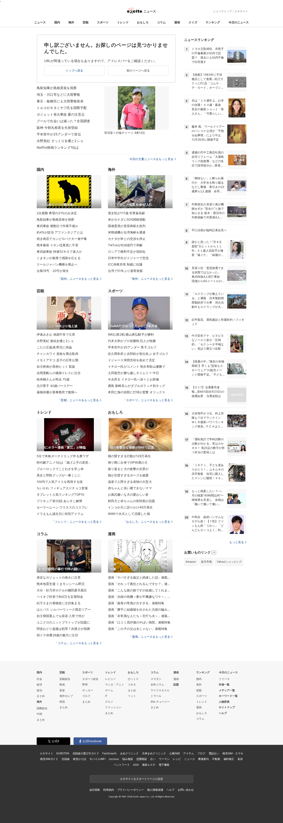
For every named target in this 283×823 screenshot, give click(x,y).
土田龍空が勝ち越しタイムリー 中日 (133, 373)
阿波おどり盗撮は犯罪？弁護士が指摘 (63, 629)
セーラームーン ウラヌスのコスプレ (62, 507)
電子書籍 (164, 764)
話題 (176, 684)
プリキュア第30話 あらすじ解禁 (59, 501)
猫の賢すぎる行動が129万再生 (129, 456)
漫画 (177, 22)
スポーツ (103, 22)
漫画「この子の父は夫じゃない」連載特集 (137, 629)
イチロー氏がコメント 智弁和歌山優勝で (136, 366)
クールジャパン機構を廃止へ (57, 264)
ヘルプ (223, 713)
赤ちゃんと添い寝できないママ (130, 488)
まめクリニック (129, 753)
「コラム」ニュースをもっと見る (77, 643)
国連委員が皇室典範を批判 (126, 226)
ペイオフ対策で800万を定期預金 (60, 597)
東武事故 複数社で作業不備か (57, 226)
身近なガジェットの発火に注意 (59, 577)
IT (106, 695)
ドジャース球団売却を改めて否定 (131, 360)
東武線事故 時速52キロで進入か (59, 252)
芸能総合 (64, 679)
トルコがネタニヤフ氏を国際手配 (62, 108)
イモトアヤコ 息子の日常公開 (57, 360)
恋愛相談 (141, 759)
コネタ (132, 684)
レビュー (110, 679)
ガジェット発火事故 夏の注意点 (61, 114)
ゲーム (109, 690)
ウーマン (164, 759)
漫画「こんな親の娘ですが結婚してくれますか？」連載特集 (140, 590)
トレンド (123, 22)
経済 (39, 684)
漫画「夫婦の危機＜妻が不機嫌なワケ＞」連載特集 (140, 597)
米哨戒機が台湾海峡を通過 (126, 232)
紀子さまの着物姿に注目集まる (59, 603)
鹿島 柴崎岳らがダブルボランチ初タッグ (136, 386)
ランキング (213, 22)
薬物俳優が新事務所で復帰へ (57, 392)
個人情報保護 (155, 789)
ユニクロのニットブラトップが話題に (63, 622)
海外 (71, 22)
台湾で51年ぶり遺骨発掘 (125, 271)
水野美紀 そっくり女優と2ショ (60, 141)
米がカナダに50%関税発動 (127, 219)
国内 (57, 22)
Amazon (191, 561)
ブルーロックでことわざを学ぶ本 (60, 469)
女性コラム (157, 684)
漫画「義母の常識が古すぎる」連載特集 (136, 603)
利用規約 (108, 789)
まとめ (41, 695)
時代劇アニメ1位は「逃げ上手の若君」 (64, 462)
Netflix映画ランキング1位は (58, 147)
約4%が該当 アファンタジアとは (60, 232)
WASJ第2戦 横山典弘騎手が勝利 (131, 334)
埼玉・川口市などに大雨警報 (58, 94)
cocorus (114, 759)
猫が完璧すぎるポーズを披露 (128, 475)
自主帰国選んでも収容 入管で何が (61, 616)
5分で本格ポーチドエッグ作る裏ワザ (63, 456)
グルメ (109, 701)
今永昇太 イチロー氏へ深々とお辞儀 (133, 379)
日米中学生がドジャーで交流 (128, 258)
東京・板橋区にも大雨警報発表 (60, 101)
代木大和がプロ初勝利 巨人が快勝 (132, 341)
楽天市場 (206, 561)
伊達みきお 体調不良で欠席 (56, 334)
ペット (132, 695)
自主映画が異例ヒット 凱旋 (56, 366)
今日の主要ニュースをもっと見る (151, 159)
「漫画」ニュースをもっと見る (149, 636)
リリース (224, 679)
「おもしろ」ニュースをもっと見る (146, 521)
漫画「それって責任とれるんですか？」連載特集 (140, 584)
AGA (136, 764)
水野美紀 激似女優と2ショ (55, 341)
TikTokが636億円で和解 (125, 245)
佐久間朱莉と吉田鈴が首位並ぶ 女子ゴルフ (138, 354)
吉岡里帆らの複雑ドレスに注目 (59, 373)
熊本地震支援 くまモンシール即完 (61, 584)
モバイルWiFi (97, 759)
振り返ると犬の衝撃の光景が (128, 469)
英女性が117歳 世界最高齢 (126, 213)
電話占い (214, 753)
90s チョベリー (160, 701)
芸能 (85, 22)
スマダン (156, 679)
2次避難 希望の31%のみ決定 (57, 213)
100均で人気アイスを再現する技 (60, 482)
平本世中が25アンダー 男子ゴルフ (132, 347)
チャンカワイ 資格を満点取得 (57, 354)
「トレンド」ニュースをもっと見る (75, 521)
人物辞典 (224, 701)
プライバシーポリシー (130, 789)
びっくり (133, 679)
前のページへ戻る (138, 70)
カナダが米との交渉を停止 (126, 239)
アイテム (188, 753)
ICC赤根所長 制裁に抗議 (125, 264)
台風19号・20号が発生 (53, 271)
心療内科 (174, 753)
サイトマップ (227, 707)
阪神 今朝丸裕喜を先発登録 (57, 128)
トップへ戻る (74, 70)
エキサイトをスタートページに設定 (141, 778)
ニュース (40, 22)
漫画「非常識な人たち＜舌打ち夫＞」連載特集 (140, 616)
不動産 (216, 759)
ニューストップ (222, 11)
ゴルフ (86, 695)
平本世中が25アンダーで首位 (59, 134)
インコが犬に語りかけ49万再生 (130, 507)
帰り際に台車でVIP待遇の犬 (128, 462)
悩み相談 (127, 759)
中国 (39, 713)
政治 (39, 690)
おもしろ (143, 22)
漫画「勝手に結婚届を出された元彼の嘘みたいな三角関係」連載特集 (140, 609)
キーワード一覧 (228, 695)
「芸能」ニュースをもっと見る (78, 400)
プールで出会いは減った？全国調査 (63, 121)
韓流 (62, 701)
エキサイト (241, 11)
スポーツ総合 (90, 679)
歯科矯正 (229, 759)
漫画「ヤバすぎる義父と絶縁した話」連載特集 (140, 577)
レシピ (177, 759)
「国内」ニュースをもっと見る (78, 278)
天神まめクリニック (154, 753)
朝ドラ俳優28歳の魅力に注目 (57, 635)
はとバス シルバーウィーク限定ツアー (64, 609)
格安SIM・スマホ (233, 753)
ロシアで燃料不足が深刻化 (126, 252)
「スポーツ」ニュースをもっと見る (146, 400)
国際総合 (42, 708)
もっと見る (236, 542)
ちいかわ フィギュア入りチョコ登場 (62, 488)
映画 (62, 684)
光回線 (66, 759)
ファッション (113, 707)
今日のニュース (239, 22)
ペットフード (122, 764)
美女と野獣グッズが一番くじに (59, 475)
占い (153, 759)
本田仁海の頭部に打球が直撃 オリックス (136, 392)
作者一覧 (224, 684)
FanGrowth (109, 753)
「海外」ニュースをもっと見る (149, 278)
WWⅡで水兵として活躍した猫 (129, 514)
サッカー (87, 690)
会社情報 (94, 789)
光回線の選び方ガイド (86, 753)
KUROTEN (62, 753)
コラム (161, 22)
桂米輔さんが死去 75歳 (53, 379)
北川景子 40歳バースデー (55, 386)
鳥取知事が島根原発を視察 (57, 88)
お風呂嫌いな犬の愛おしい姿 (128, 494)
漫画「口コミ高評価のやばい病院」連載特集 (139, 622)
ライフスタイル (160, 690)
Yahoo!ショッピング (229, 561)
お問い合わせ (186, 789)
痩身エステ (148, 764)
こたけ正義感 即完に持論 (54, 347)
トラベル (156, 695)
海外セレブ (66, 695)
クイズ (193, 22)
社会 (39, 679)
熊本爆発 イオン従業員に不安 (57, 245)
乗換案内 (203, 759)
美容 (240, 759)
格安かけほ (79, 759)
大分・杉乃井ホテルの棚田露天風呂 (62, 590)
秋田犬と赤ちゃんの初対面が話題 (131, 501)
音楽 (62, 690)
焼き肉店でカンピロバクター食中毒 (62, 239)
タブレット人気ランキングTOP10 (60, 494)
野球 (85, 684)
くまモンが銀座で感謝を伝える (59, 258)
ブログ (201, 753)
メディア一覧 (227, 690)
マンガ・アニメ (114, 684)
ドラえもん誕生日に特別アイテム (60, 514)
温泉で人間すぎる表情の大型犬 (130, 482)
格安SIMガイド (49, 759)
